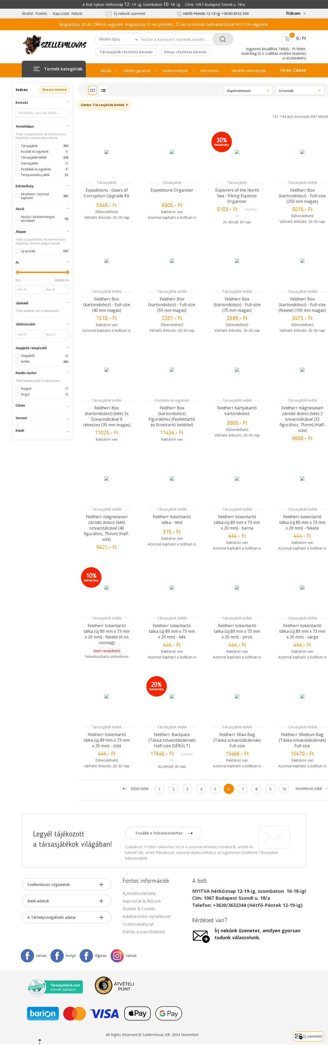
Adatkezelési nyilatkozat (146, 916)
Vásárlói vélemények (248, 71)
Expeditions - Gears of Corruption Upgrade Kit (106, 193)
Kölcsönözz (209, 71)
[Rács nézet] (92, 90)
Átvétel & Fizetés (138, 909)
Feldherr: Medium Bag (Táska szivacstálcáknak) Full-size (302, 740)
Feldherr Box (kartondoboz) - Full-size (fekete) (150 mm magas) (302, 304)
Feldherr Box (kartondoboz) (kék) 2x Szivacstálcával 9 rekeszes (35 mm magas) (106, 416)
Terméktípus (25, 126)
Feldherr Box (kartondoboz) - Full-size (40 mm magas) (106, 304)
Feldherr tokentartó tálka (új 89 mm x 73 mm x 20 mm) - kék (172, 631)
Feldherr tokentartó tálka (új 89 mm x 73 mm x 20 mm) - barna (237, 522)
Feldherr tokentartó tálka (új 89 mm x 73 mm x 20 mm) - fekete (302, 522)
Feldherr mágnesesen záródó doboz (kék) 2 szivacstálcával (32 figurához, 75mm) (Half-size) (302, 419)
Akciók (105, 71)
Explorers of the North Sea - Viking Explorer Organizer (237, 195)
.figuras (101, 955)
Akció (20, 209)
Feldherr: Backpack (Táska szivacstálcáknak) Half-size (172, 740)
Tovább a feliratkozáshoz (159, 833)
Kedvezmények (175, 71)
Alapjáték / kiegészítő (31, 348)
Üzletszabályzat (137, 924)
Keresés (22, 103)
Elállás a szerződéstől (143, 932)
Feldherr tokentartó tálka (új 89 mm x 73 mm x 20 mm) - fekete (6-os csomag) (107, 634)
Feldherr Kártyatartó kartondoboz (237, 410)
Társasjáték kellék (302, 182)
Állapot (21, 232)
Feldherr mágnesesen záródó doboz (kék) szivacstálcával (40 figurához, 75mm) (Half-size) (106, 528)
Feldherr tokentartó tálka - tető (172, 519)
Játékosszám (25, 324)
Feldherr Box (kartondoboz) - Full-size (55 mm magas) (171, 304)
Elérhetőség (24, 186)
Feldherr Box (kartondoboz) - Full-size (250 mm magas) (302, 195)
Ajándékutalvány (139, 893)
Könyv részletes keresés (185, 51)
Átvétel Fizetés (34, 13)
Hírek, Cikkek (293, 70)
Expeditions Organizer (171, 190)
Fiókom (293, 13)
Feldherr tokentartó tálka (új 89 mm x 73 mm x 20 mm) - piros (237, 631)
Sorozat (21, 418)
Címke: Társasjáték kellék (104, 104)
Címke (20, 405)
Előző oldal (139, 788)
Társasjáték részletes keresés (125, 51)
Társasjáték (106, 182)
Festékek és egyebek (172, 400)
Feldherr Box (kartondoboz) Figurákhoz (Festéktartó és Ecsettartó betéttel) (172, 416)
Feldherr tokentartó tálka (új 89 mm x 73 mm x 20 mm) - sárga (302, 631)
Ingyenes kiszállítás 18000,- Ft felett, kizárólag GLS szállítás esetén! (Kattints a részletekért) (274, 53)
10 (284, 789)
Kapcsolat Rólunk (68, 13)
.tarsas (41, 955)
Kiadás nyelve (26, 373)
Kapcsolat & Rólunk (141, 901)
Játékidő (22, 303)
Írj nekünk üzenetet (129, 13)
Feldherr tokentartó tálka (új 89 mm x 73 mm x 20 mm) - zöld (107, 740)
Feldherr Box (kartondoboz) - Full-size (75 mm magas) (237, 304)
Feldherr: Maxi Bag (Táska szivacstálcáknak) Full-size (237, 740)
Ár (17, 262)
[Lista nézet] (103, 90)
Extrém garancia (137, 71)
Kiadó (20, 430)
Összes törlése (54, 89)
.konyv (70, 955)
